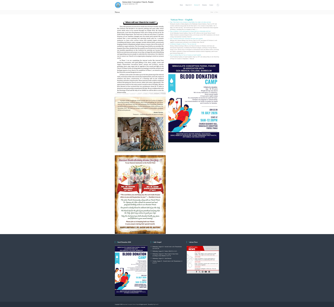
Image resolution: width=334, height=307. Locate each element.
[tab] (195, 248)
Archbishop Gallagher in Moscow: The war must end (183, 44)
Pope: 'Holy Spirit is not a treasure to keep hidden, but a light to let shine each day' (190, 22)
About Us (187, 5)
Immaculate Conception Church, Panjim (137, 2)
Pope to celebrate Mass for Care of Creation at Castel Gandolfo (185, 55)
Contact (211, 5)
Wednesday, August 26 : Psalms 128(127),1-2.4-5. (164, 251)
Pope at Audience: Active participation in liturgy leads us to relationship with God (190, 31)
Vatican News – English (181, 19)
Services (196, 5)
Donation (204, 5)
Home (181, 5)
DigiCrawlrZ (155, 304)
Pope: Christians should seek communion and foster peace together (186, 38)
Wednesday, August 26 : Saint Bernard (161, 258)
